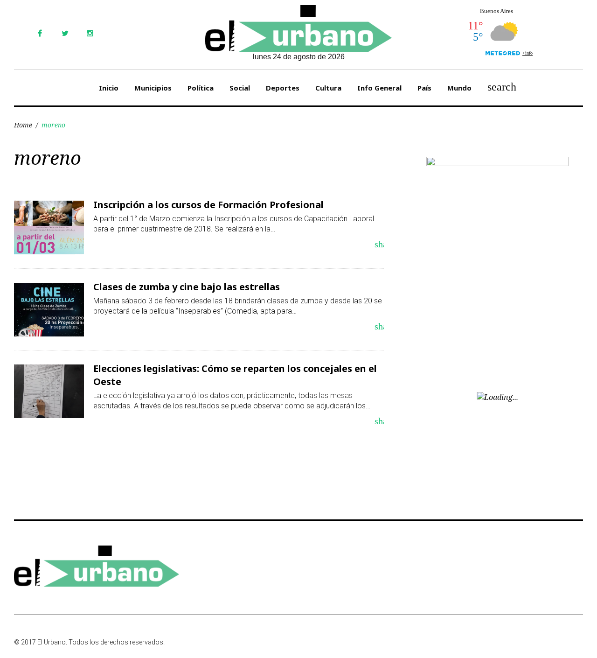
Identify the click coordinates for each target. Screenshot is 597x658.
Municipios (153, 87)
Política (200, 87)
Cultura (328, 87)
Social (239, 87)
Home (23, 124)
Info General (379, 87)
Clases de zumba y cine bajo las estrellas (186, 286)
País (424, 87)
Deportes (282, 87)
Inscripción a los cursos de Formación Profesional (208, 204)
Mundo (459, 87)
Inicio (108, 87)
